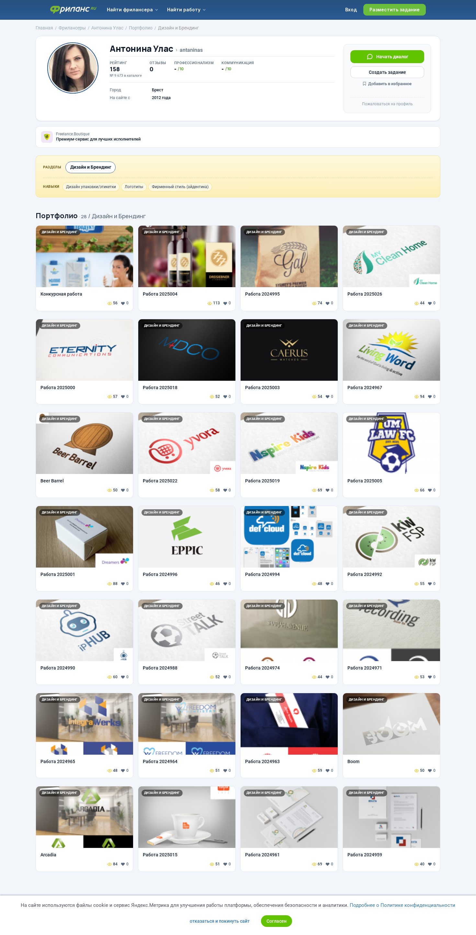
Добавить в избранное (389, 83)
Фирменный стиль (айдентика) (180, 187)
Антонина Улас (141, 48)
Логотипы (134, 187)
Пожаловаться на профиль (387, 104)
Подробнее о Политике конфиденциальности (402, 905)
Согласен (276, 921)
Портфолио (57, 215)
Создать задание (387, 72)
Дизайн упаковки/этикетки (91, 187)
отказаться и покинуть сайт (220, 921)
